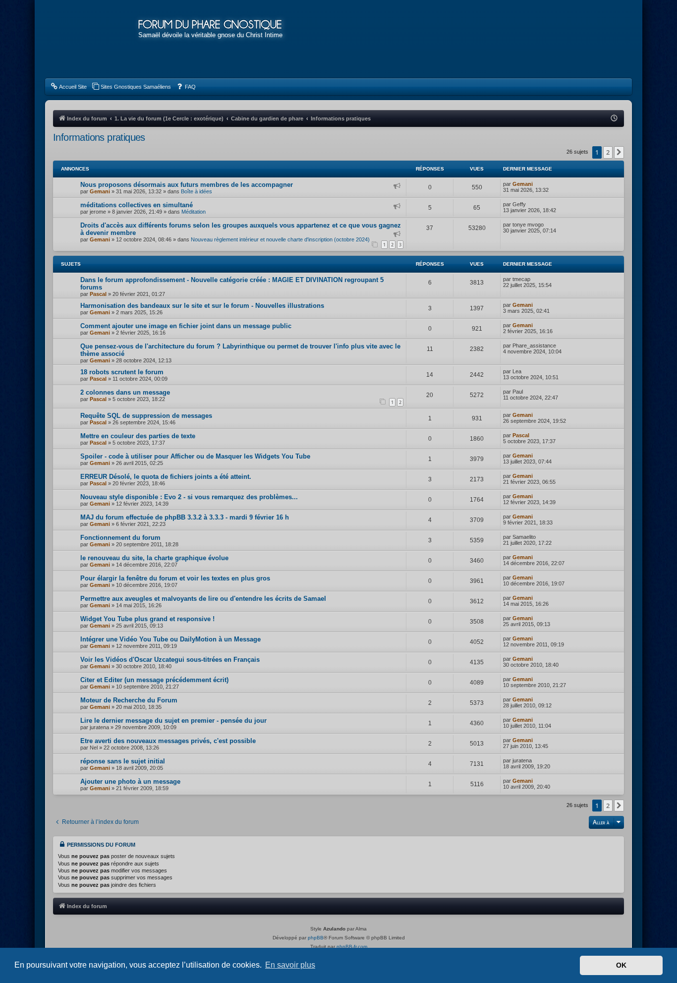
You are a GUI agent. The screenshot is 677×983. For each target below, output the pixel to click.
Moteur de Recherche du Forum (128, 700)
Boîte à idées (196, 191)
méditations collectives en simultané (136, 205)
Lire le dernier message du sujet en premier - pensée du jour (173, 720)
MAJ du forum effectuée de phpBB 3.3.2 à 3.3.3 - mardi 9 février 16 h (184, 517)
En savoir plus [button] (290, 965)
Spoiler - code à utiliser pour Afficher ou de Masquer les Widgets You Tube (195, 456)
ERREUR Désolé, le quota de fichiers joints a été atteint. (165, 476)
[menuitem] (68, 87)
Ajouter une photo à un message (130, 781)
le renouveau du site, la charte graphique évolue (154, 558)
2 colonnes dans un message (125, 392)
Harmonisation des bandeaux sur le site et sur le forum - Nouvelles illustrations (202, 305)
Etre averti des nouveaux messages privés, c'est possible (168, 741)
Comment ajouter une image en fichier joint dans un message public (185, 326)
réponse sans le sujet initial (122, 761)
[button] (619, 152)
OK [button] (621, 965)
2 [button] (608, 152)
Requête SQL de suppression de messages (146, 415)
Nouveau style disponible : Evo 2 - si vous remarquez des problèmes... (189, 497)
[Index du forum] (91, 39)
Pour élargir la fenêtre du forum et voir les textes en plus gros (175, 578)
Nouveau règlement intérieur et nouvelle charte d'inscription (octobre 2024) (280, 239)
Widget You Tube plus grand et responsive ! (147, 619)
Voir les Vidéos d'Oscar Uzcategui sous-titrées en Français (170, 659)
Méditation (193, 212)
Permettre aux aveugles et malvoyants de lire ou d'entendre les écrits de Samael (203, 598)
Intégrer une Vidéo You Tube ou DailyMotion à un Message (170, 639)
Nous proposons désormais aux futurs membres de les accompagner (186, 184)
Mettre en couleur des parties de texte (137, 436)
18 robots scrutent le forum (122, 372)
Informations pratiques (99, 137)
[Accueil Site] (578, 38)
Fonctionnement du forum (120, 537)
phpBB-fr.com (352, 946)
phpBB (316, 937)
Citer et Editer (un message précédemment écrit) (154, 680)
